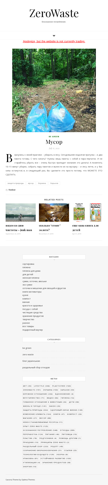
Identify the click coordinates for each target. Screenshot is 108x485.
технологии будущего (38, 454)
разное (26, 322)
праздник (31, 442)
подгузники (48, 438)
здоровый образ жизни (66, 410)
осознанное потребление (40, 430)
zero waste (28, 354)
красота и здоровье (32, 305)
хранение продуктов (33, 315)
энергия (30, 467)
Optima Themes (28, 479)
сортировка (28, 263)
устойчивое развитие (56, 458)
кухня (25, 295)
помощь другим (70, 438)
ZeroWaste (54, 12)
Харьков (54, 183)
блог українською (31, 360)
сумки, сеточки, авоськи (34, 281)
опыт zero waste (35, 426)
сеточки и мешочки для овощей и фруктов (44, 288)
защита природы (15, 183)
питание (52, 434)
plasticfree (61, 386)
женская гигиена (30, 277)
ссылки (70, 450)
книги (59, 414)
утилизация (31, 462)
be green (54, 136)
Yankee (12, 189)
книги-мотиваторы (31, 291)
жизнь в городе (35, 406)
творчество (28, 319)
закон (54, 406)
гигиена (26, 267)
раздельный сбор (35, 446)
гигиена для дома (31, 270)
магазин (30, 418)
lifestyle (42, 386)
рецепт (57, 446)
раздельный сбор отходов (36, 367)
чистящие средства (32, 312)
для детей (27, 274)
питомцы (69, 434)
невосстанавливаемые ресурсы (43, 422)
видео (52, 398)
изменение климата (37, 414)
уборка (62, 454)
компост (26, 298)
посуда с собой (30, 309)
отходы (67, 430)
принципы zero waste (55, 442)
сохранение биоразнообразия (42, 450)
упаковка (30, 458)
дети (74, 402)
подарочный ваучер (32, 329)
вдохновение (64, 394)
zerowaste (32, 390)
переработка (33, 434)
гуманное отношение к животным (45, 402)
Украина (42, 183)
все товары (28, 326)
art (27, 386)
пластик (30, 438)
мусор (31, 183)
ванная (26, 302)
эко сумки (27, 284)
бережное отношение (38, 394)
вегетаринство (34, 398)
